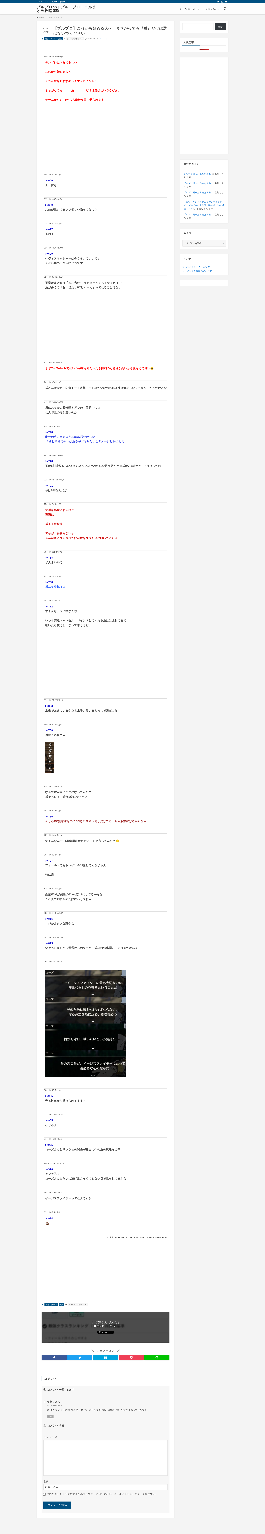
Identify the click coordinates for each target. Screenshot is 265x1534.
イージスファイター (75, 39)
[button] (54, 1357)
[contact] (226, 1)
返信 (50, 1417)
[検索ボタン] (225, 8)
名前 (46, 1481)
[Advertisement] (105, 142)
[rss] (222, 1)
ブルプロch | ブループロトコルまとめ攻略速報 (66, 9)
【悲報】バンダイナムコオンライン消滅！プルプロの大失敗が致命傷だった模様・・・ (204, 205)
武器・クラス (50, 39)
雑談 (60, 39)
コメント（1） (106, 39)
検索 (220, 26)
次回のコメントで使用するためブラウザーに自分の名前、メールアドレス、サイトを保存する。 (102, 1494)
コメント (50, 1437)
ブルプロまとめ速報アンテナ (197, 270)
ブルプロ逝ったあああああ (197, 174)
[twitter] (218, 1)
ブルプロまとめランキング (196, 267)
